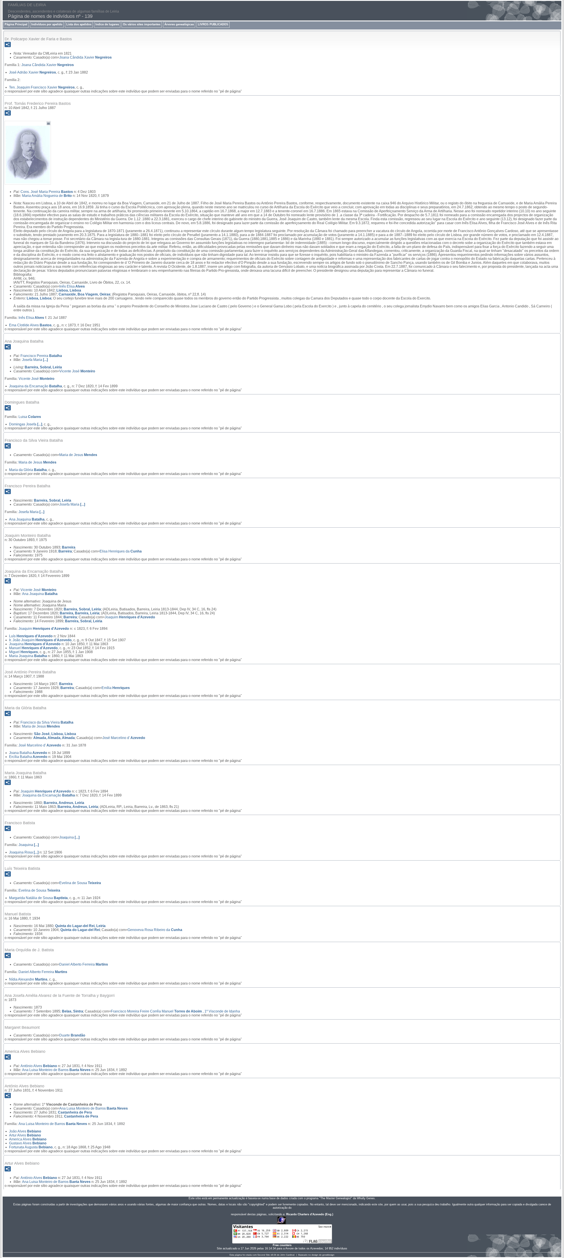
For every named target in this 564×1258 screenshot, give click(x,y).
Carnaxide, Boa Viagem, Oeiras (84, 294)
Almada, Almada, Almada (54, 738)
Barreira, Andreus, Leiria (64, 803)
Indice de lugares (107, 24)
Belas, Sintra (72, 1011)
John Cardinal (287, 1255)
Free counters (282, 1245)
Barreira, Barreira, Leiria (79, 613)
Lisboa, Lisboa (68, 290)
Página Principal (16, 24)
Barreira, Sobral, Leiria (43, 367)
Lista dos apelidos (78, 24)
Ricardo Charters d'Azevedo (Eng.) (309, 1214)
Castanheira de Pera (75, 1112)
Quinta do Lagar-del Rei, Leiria (80, 926)
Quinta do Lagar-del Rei (80, 930)
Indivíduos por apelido (46, 24)
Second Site (263, 1255)
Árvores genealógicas (179, 24)
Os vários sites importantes (141, 24)
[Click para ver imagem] (28, 181)
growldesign (328, 1255)
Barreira (68, 547)
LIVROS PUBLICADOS (213, 24)
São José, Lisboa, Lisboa (55, 734)
